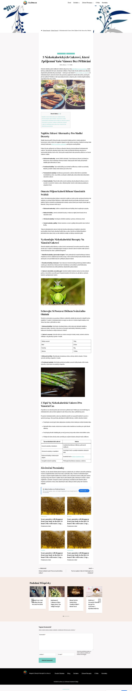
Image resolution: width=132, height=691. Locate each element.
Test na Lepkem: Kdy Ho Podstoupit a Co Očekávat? (82, 571)
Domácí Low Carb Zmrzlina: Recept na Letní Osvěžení (37, 602)
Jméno (41, 654)
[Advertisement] (66, 42)
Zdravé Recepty (71, 53)
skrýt (59, 113)
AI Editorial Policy (66, 689)
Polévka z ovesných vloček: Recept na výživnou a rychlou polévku (93, 604)
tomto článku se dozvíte (82, 73)
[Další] (99, 601)
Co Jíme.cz (63, 64)
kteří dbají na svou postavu (79, 69)
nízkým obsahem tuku (78, 456)
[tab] (63, 616)
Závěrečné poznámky (47, 126)
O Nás (98, 3)
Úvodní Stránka (59, 673)
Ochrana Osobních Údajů (71, 681)
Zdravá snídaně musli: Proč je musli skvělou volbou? (50, 571)
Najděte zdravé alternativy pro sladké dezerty (53, 116)
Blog (68, 673)
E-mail (60, 654)
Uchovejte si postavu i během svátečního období (54, 122)
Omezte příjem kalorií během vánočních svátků (54, 118)
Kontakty (105, 3)
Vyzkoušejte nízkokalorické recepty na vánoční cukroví (56, 120)
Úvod (69, 3)
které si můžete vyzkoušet (59, 144)
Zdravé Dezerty (61, 53)
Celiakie (75, 673)
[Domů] (41, 30)
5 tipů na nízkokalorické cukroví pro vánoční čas (54, 124)
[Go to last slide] (32, 601)
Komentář (42, 634)
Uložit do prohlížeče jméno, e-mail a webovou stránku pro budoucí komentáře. (84, 653)
